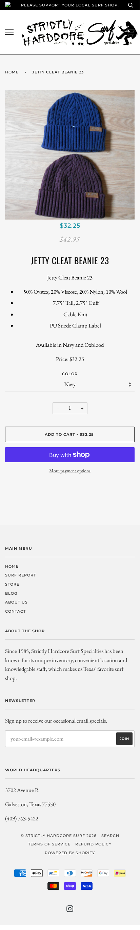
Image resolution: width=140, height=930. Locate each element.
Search (110, 835)
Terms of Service (49, 844)
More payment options (70, 471)
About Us (16, 602)
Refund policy (93, 844)
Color (70, 373)
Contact (15, 611)
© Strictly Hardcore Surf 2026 (59, 835)
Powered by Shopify (70, 852)
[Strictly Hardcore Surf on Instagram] (70, 910)
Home (12, 72)
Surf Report (20, 575)
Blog (11, 593)
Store (12, 584)
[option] (70, 155)
